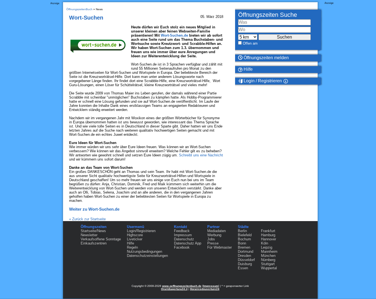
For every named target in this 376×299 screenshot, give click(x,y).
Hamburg (268, 235)
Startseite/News (93, 231)
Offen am (250, 43)
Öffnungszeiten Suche (267, 14)
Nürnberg (268, 260)
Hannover (268, 239)
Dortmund (245, 251)
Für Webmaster (219, 247)
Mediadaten (216, 231)
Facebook (182, 247)
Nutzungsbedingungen (144, 251)
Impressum (183, 235)
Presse (213, 243)
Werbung (214, 235)
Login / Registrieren (262, 80)
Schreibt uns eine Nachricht (201, 155)
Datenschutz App (187, 243)
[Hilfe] (292, 81)
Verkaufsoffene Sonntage (101, 239)
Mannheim (269, 251)
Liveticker (134, 239)
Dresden (244, 256)
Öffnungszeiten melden (266, 57)
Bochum (244, 239)
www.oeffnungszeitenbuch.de (181, 285)
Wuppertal (269, 268)
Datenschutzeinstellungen (147, 256)
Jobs (211, 239)
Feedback (182, 231)
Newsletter (89, 235)
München (268, 256)
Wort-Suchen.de (174, 35)
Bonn (242, 243)
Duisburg (245, 264)
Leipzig (266, 247)
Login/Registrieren (141, 231)
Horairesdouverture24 (204, 288)
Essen (243, 268)
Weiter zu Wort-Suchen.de (94, 209)
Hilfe (248, 69)
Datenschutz (184, 239)
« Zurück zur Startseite (87, 219)
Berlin (242, 231)
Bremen (244, 247)
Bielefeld (245, 235)
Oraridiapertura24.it (174, 288)
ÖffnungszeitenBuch (79, 9)
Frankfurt (268, 231)
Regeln (132, 247)
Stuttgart (268, 264)
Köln (264, 243)
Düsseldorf (246, 260)
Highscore (135, 235)
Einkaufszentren (94, 243)
